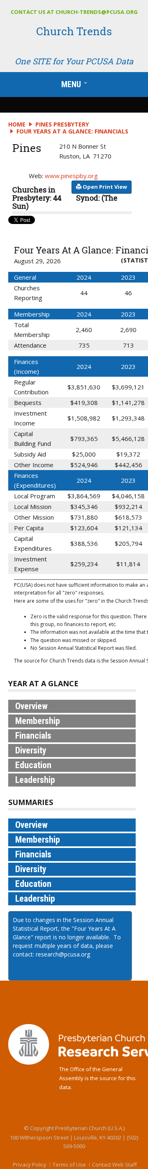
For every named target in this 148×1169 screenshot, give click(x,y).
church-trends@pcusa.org (97, 12)
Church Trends (74, 31)
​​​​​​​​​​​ (104, 186)
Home (16, 124)
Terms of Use (69, 1164)
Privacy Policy (29, 1164)
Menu (76, 86)
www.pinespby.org (71, 176)
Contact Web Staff (114, 1164)
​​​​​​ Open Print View (104, 186)
